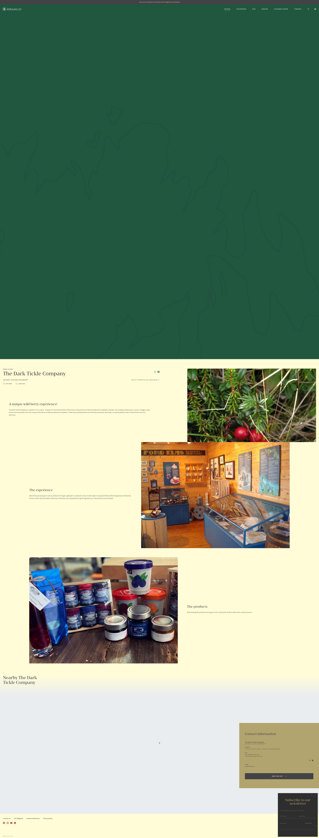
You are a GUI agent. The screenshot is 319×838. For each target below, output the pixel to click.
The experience (241, 9)
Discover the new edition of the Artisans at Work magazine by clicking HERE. (159, 2)
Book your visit (277, 776)
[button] (159, 743)
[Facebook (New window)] (159, 372)
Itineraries (297, 9)
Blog (254, 9)
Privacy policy (47, 818)
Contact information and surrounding (144, 380)
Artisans (227, 9)
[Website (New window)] (155, 372)
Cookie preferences (33, 818)
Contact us (6, 818)
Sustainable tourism (281, 9)
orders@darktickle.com (252, 754)
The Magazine (18, 818)
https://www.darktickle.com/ (254, 756)
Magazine (265, 9)
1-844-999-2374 (249, 766)
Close (312, 795)
